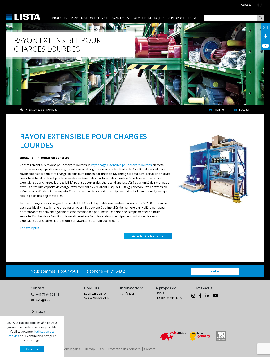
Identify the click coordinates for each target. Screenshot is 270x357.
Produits (59, 18)
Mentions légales (68, 349)
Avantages (120, 18)
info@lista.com (46, 300)
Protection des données (124, 349)
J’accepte (32, 349)
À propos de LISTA (182, 18)
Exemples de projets (149, 18)
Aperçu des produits (96, 297)
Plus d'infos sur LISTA (169, 297)
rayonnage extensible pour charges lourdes (121, 165)
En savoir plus (29, 228)
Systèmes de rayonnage (43, 109)
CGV (101, 349)
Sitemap (89, 349)
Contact (246, 4)
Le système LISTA (95, 293)
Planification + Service (89, 18)
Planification (127, 293)
